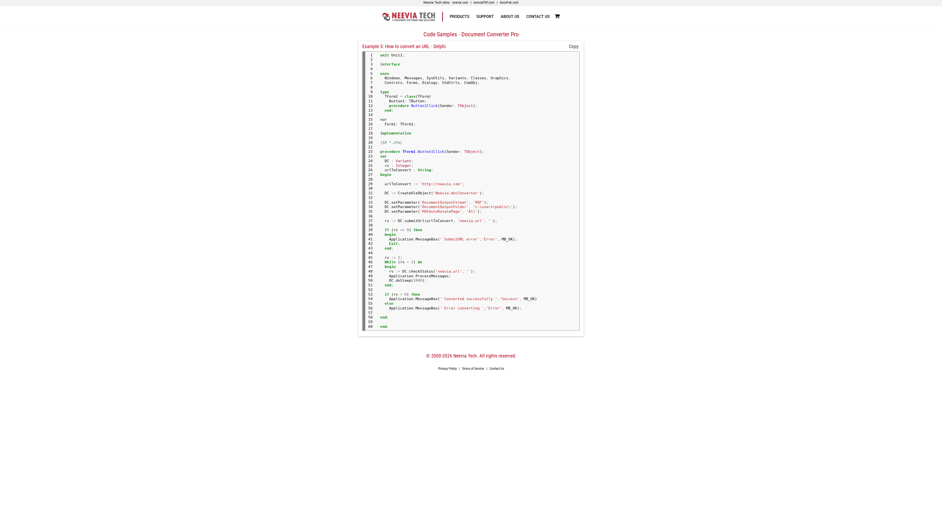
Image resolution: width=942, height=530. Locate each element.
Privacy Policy (447, 369)
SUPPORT (485, 16)
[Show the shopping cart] (557, 16)
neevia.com (460, 2)
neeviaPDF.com (484, 2)
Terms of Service (473, 369)
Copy (573, 46)
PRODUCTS (460, 16)
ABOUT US (510, 16)
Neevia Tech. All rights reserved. (484, 356)
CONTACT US (538, 16)
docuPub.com (509, 2)
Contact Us (496, 369)
